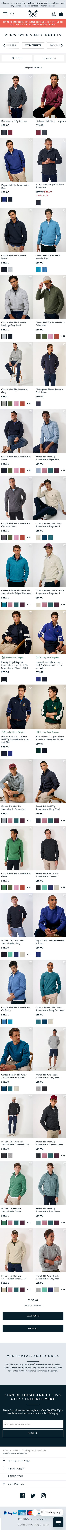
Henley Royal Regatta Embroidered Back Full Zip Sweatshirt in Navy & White (15, 665)
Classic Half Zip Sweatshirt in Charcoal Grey (15, 525)
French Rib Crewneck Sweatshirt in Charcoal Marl (15, 1143)
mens (15, 1450)
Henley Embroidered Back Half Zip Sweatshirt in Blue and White (49, 665)
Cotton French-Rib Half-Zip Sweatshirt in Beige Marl (50, 592)
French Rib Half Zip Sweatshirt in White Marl (13, 1277)
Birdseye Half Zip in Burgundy (51, 121)
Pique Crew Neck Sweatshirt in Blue (50, 942)
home (5, 1450)
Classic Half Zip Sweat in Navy (13, 257)
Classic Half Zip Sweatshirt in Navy (15, 458)
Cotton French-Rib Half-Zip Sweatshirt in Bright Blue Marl (16, 592)
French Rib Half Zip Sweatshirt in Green (11, 1210)
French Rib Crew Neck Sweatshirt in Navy (12, 942)
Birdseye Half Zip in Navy (14, 121)
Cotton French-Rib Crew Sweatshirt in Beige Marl (48, 525)
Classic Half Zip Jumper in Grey (14, 391)
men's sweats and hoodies (15, 1453)
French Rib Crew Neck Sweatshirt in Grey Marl (47, 1277)
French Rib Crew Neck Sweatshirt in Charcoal (47, 875)
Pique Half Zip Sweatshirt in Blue (15, 187)
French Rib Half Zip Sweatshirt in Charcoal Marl (49, 1143)
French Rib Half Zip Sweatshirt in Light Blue (47, 458)
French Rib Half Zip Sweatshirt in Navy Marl (48, 808)
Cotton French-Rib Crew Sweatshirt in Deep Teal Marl (50, 1009)
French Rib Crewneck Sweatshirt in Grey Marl (47, 1076)
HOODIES (55, 45)
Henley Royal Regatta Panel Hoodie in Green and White (50, 738)
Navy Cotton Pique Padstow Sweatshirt (50, 186)
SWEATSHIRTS (33, 45)
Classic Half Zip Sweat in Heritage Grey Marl (13, 324)
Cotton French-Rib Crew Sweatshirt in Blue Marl (14, 1076)
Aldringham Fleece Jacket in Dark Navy (49, 391)
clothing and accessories (34, 1450)
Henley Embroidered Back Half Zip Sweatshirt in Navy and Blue (15, 739)
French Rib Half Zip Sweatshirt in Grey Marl (13, 808)
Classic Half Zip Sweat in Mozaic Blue (48, 257)
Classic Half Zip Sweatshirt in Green (15, 875)
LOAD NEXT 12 (33, 1315)
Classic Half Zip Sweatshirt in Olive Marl (50, 324)
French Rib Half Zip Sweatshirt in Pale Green (48, 1210)
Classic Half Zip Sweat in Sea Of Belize (15, 1009)
